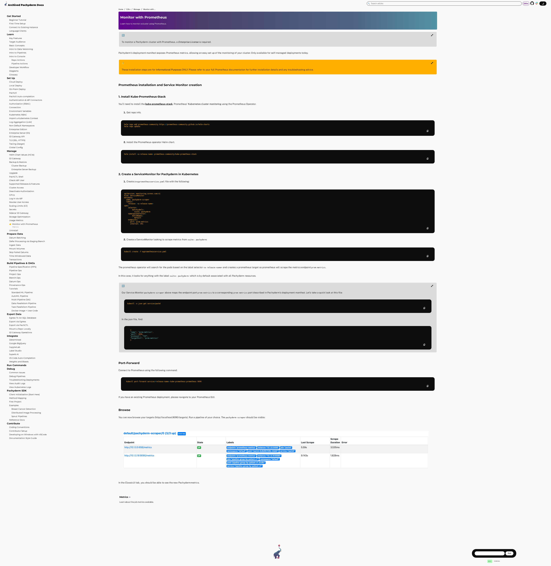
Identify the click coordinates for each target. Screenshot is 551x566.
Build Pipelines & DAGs (21, 263)
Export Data (14, 314)
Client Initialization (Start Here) (24, 394)
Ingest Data (15, 245)
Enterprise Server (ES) (19, 133)
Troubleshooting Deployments (24, 380)
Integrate (12, 336)
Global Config (16, 147)
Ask (509, 553)
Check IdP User (16, 180)
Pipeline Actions (19, 63)
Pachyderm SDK (17, 390)
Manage (12, 151)
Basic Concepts (17, 45)
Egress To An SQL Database (22, 318)
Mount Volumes (17, 248)
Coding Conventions (19, 427)
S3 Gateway (15, 158)
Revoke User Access (19, 202)
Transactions (15, 259)
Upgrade (13, 173)
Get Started (14, 16)
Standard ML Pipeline (22, 292)
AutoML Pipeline (19, 296)
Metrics (15, 227)
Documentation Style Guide (23, 438)
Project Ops (15, 274)
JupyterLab (14, 347)
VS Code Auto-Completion (22, 358)
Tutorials (13, 289)
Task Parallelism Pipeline (23, 307)
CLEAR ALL (497, 561)
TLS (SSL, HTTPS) (17, 140)
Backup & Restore (18, 162)
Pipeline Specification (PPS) (22, 267)
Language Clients (17, 31)
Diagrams (14, 71)
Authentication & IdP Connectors (25, 100)
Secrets (12, 209)
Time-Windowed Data (20, 256)
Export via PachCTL (18, 325)
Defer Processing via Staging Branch (27, 241)
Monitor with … (149, 9)
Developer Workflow (19, 67)
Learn (10, 34)
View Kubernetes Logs (20, 387)
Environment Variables (20, 111)
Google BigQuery (17, 343)
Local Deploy (15, 85)
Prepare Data (15, 234)
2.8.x (128, 9)
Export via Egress (17, 321)
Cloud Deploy (16, 82)
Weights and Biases (19, 361)
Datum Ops (15, 281)
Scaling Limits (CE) (18, 206)
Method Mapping (17, 398)
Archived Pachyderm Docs (25, 4)
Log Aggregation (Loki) (20, 122)
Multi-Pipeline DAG (21, 299)
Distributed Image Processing (26, 412)
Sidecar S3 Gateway (18, 213)
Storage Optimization (19, 217)
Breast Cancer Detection (23, 409)
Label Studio (15, 351)
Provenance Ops (17, 285)
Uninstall (13, 230)
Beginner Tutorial (17, 20)
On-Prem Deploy (17, 89)
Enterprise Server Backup (23, 169)
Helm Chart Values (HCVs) (21, 155)
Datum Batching (17, 238)
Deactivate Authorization (21, 191)
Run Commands (16, 365)
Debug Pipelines (17, 376)
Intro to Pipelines (17, 53)
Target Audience (17, 42)
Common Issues (17, 372)
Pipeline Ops (15, 270)
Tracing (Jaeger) (17, 144)
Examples (14, 405)
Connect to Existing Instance (23, 27)
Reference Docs (17, 420)
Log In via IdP (16, 198)
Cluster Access (16, 187)
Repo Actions (18, 60)
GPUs (12, 195)
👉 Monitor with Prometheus (23, 224)
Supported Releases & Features (24, 184)
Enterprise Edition (18, 129)
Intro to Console (17, 56)
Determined (15, 340)
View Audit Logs (17, 383)
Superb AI (14, 354)
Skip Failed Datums (18, 252)
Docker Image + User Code (24, 310)
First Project (15, 401)
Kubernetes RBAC (18, 115)
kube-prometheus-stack (158, 104)
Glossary (13, 74)
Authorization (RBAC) (19, 104)
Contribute (13, 423)
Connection (15, 107)
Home (121, 9)
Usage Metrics (16, 220)
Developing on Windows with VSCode (28, 434)
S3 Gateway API (17, 136)
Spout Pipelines (19, 416)
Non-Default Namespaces (22, 125)
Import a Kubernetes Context (23, 118)
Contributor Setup (18, 431)
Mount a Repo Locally (20, 329)
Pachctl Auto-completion (21, 96)
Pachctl (13, 93)
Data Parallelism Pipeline (23, 303)
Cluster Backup (19, 166)
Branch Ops (15, 278)
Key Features (15, 38)
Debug (11, 368)
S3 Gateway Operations (20, 332)
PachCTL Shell (16, 176)
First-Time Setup (17, 23)
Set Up (11, 78)
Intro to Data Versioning (21, 49)
